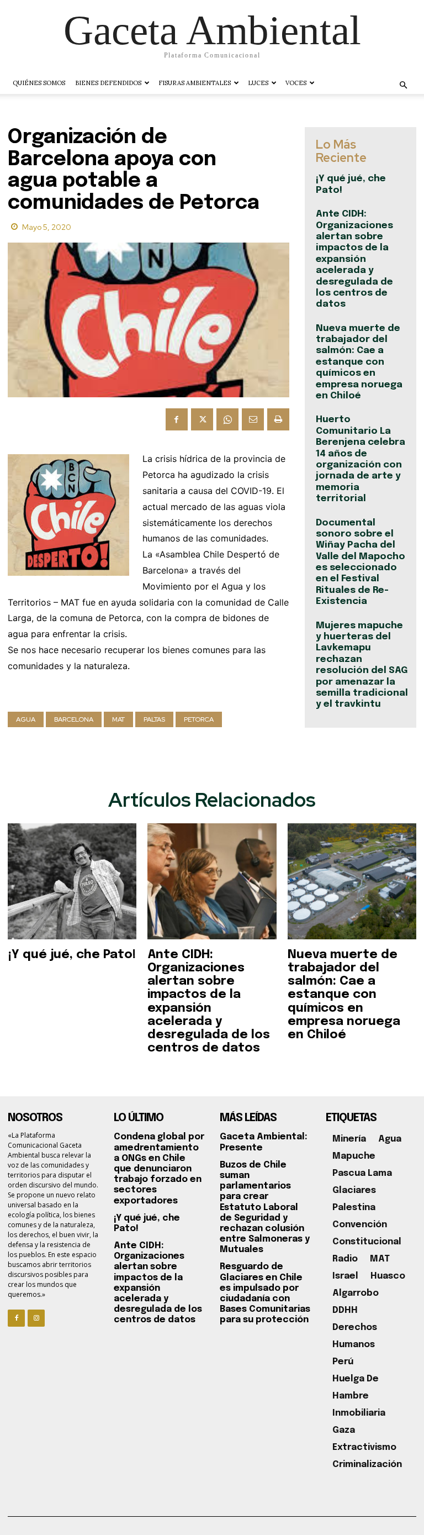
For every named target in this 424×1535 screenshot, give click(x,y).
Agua (25, 719)
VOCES (295, 83)
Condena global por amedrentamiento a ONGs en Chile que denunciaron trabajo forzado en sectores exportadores (159, 1168)
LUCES (258, 83)
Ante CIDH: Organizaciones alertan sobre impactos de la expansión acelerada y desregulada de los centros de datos (354, 259)
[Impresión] (278, 419)
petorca (199, 719)
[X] (202, 419)
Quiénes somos (39, 83)
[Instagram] (36, 1318)
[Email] (253, 419)
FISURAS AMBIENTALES (194, 83)
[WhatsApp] (227, 419)
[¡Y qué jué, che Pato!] (72, 881)
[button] (403, 85)
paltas (154, 719)
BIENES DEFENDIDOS (108, 83)
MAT (118, 719)
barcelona (73, 719)
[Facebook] (177, 419)
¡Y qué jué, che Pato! (72, 955)
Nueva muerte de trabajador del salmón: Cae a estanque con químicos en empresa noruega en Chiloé (359, 362)
